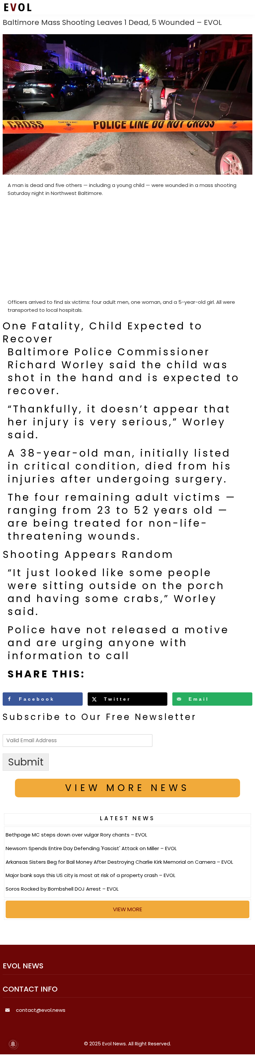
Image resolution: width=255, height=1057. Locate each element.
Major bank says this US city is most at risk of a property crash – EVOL (90, 875)
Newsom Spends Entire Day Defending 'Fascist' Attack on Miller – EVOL (91, 848)
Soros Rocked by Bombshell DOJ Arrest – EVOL (62, 888)
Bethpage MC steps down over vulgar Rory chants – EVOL (76, 834)
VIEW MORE (127, 909)
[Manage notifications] (13, 1044)
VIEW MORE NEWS (127, 787)
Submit (25, 762)
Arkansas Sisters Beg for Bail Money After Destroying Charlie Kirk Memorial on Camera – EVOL (119, 861)
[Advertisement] (128, 249)
